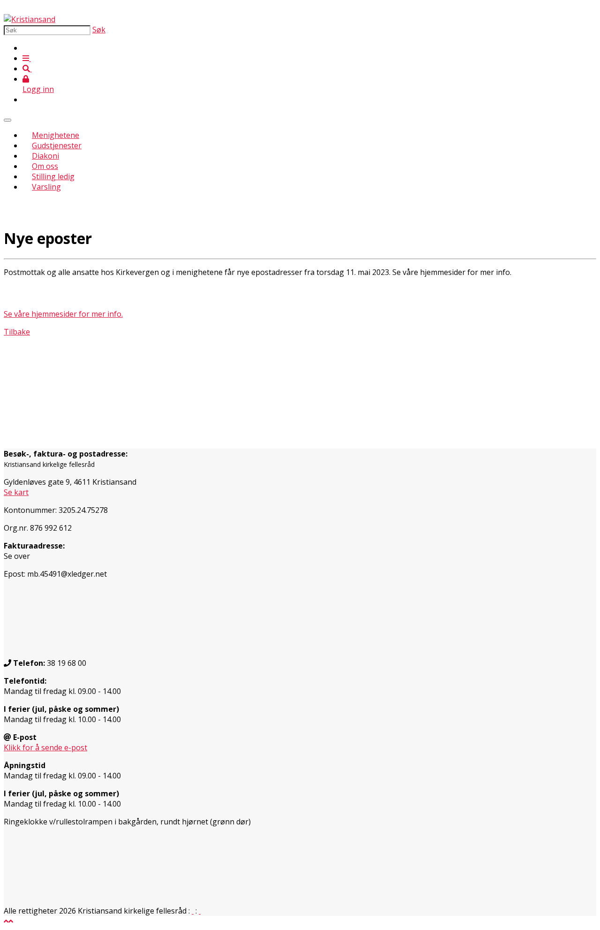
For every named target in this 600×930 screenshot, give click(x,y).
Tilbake (17, 332)
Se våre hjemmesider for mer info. (63, 314)
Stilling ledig (53, 176)
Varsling (46, 187)
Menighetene (55, 135)
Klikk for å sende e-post (45, 747)
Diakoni (45, 156)
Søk (98, 29)
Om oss (45, 166)
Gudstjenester (57, 145)
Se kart (16, 492)
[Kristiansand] (29, 19)
